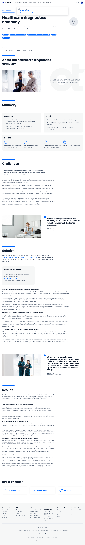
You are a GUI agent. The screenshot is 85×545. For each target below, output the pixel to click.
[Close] (66, 8)
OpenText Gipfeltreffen (49, 518)
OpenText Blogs (42, 490)
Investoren (4, 513)
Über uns (18, 509)
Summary (11, 50)
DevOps (31, 519)
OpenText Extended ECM (9, 257)
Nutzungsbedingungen (34, 530)
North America (6, 37)
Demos (58, 516)
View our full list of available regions (29, 12)
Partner (3, 515)
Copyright (30, 537)
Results (30, 50)
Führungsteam (19, 511)
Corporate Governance (21, 515)
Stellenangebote (6, 509)
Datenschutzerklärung (23, 530)
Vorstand (18, 513)
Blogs (45, 520)
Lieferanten (4, 517)
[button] (19, 2)
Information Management (35, 509)
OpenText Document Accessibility (17, 34)
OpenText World (47, 516)
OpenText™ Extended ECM (11, 278)
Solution (25, 50)
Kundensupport (74, 514)
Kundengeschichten (61, 512)
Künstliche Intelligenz (34, 511)
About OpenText (14, 490)
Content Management (34, 515)
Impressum (65, 530)
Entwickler (4, 511)
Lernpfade (59, 514)
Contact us (67, 490)
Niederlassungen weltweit (77, 512)
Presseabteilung (47, 511)
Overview (4, 50)
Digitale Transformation (35, 517)
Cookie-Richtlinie (44, 530)
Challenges (18, 50)
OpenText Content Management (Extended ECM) (38, 34)
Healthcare (5, 34)
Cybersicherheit (33, 513)
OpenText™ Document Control (12, 273)
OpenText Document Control (29, 257)
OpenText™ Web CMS (46, 540)
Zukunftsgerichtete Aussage (56, 530)
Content (54, 34)
